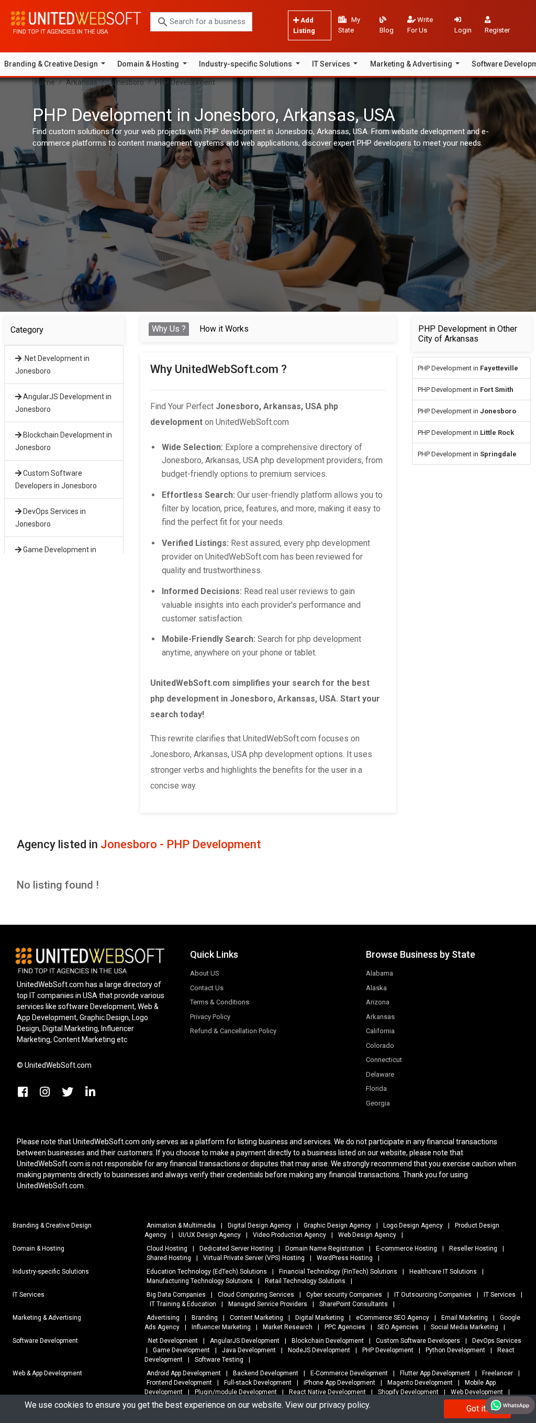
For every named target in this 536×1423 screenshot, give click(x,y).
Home (45, 82)
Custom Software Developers (418, 1340)
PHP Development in (468, 368)
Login (463, 30)
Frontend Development (179, 1382)
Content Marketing (256, 1317)
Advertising (163, 1317)
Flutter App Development (435, 1373)
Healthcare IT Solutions (443, 1271)
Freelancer (497, 1373)
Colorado (380, 1045)
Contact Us (207, 988)
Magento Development (420, 1382)
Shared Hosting (169, 1258)
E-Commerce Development (349, 1373)
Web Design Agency (367, 1235)
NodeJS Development (319, 1350)
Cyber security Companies (344, 1294)
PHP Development (185, 82)
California (380, 1031)
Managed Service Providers (267, 1304)
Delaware (380, 1074)
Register (497, 30)
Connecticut (384, 1060)
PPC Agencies (345, 1327)
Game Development (181, 1350)
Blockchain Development (328, 1340)
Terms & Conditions (219, 1002)
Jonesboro (126, 82)
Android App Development (184, 1373)
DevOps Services (496, 1340)
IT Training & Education (183, 1304)
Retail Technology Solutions (305, 1281)
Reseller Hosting (473, 1248)
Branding (205, 1317)
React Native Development (327, 1392)
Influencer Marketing (221, 1327)
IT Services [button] (332, 64)
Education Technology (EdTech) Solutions (207, 1271)
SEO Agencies (398, 1327)
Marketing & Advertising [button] (412, 64)
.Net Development (172, 1340)
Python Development (455, 1350)
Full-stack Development (258, 1382)
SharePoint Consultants (353, 1304)
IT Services (500, 1294)
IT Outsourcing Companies (433, 1294)
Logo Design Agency (413, 1225)
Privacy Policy (210, 1017)
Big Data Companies (176, 1294)
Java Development (249, 1350)
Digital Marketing (319, 1317)
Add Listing (304, 25)
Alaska (376, 988)
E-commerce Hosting (406, 1248)
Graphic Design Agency (337, 1225)
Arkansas (81, 82)
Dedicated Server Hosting (236, 1248)
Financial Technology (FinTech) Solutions (338, 1271)
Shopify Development (408, 1392)
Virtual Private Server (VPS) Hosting (254, 1258)
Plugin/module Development (236, 1392)
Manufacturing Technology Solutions (200, 1281)
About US (204, 973)
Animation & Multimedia (181, 1225)
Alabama (379, 973)
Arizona (377, 1002)
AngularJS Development (245, 1340)
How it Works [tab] (224, 329)
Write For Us (420, 25)
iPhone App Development (339, 1382)
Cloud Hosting (167, 1248)
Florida (376, 1088)
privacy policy (344, 1405)
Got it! (477, 1409)
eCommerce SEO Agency (392, 1317)
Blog (386, 30)
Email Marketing (464, 1317)
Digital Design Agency (260, 1225)
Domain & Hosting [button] (149, 64)
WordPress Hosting (345, 1258)
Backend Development (265, 1373)
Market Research (287, 1327)
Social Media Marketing (464, 1327)
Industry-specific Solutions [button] (246, 64)
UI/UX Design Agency (209, 1235)
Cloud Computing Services (256, 1294)
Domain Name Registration (324, 1248)
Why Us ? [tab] (169, 329)
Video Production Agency (289, 1235)
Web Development (477, 1392)
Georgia (378, 1103)
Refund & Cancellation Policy (233, 1031)
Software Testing (219, 1359)
